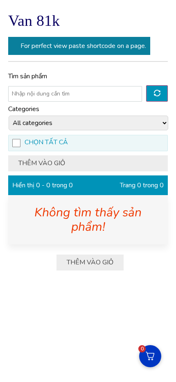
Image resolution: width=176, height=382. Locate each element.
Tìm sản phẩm (27, 76)
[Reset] (157, 93)
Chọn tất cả (46, 143)
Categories (23, 109)
